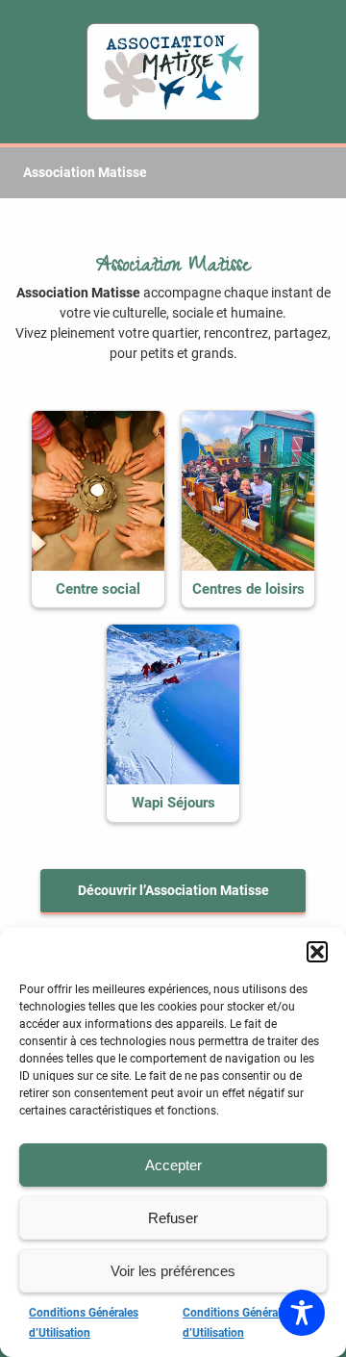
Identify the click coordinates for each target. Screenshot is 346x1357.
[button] (317, 951)
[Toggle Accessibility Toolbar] (302, 1313)
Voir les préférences (173, 1271)
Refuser (173, 1218)
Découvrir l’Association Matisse (173, 890)
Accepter (173, 1165)
